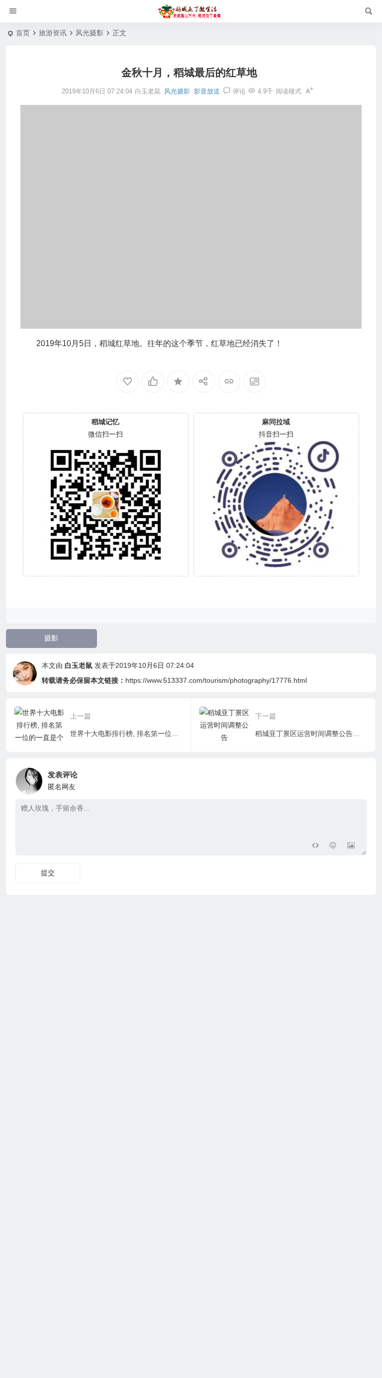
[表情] (333, 846)
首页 (23, 33)
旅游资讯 (53, 33)
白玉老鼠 (79, 665)
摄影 (51, 638)
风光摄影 (89, 33)
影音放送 (207, 91)
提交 (48, 873)
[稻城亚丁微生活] (191, 11)
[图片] (351, 846)
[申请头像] (356, 778)
